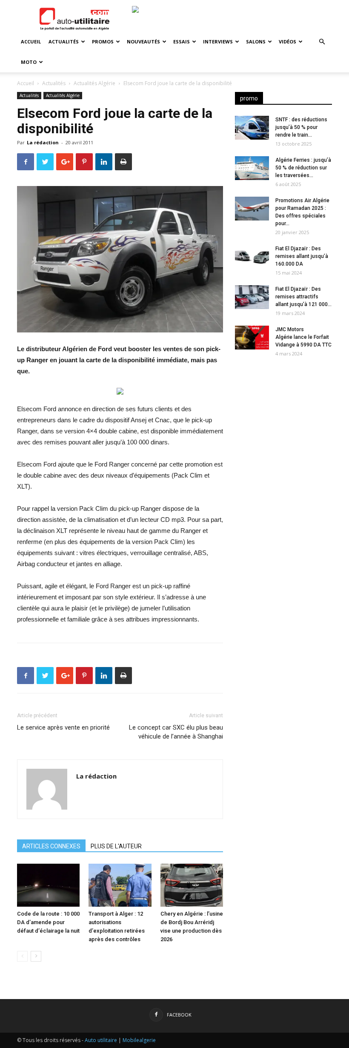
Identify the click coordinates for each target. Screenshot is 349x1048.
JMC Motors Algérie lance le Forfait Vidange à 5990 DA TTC (303, 337)
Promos (103, 41)
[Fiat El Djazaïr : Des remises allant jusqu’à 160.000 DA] (252, 257)
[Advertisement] (283, 418)
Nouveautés (143, 41)
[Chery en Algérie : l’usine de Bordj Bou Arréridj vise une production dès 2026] (191, 885)
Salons (256, 41)
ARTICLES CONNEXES (51, 846)
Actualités (64, 41)
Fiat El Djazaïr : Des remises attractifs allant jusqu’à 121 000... (303, 296)
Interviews (218, 41)
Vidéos (287, 41)
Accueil (31, 41)
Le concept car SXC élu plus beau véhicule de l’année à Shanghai (176, 732)
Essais (181, 41)
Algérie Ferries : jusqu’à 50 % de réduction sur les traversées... (303, 167)
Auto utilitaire (101, 1040)
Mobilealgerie (139, 1040)
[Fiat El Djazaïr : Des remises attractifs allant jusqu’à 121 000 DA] (252, 297)
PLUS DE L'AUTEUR (116, 846)
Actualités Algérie (94, 83)
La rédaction (43, 142)
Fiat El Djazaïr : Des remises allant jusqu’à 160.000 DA (301, 256)
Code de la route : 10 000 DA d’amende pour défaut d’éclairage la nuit (48, 922)
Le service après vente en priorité (63, 727)
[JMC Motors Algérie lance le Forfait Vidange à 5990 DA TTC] (252, 337)
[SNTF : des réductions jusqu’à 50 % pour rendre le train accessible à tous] (252, 128)
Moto (29, 62)
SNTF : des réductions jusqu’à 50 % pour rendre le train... (301, 127)
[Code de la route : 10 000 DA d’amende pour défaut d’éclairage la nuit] (48, 885)
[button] (322, 42)
